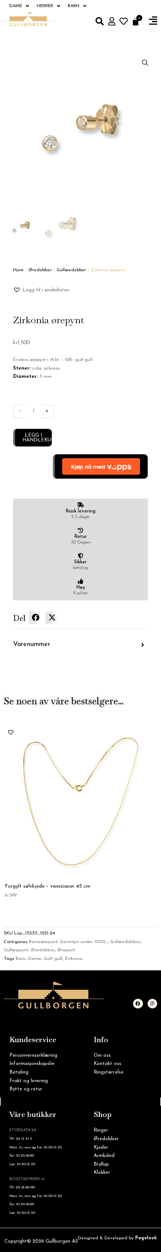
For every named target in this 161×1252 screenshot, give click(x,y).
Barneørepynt (43, 942)
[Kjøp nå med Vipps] (100, 466)
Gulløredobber (71, 270)
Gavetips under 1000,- (83, 942)
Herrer (45, 6)
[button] (153, 21)
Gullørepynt (16, 950)
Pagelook (146, 1238)
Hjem (18, 270)
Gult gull (53, 958)
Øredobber (40, 270)
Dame (15, 6)
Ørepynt (66, 950)
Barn (73, 6)
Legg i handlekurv (37, 438)
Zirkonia (73, 958)
